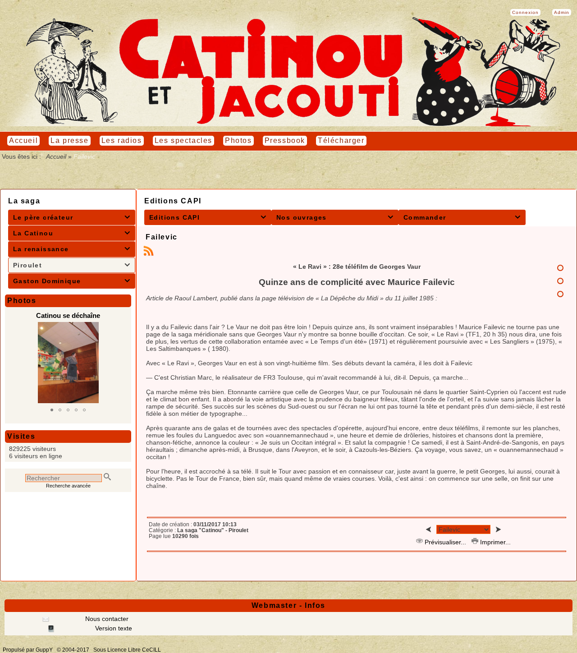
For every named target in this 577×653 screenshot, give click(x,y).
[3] (560, 294)
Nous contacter (105, 618)
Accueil (56, 156)
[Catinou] (288, 124)
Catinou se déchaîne (68, 315)
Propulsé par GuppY (28, 650)
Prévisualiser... (445, 542)
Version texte (112, 628)
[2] (560, 281)
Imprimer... (494, 542)
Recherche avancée (68, 485)
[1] (560, 268)
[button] (52, 410)
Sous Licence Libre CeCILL (127, 650)
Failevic (162, 237)
